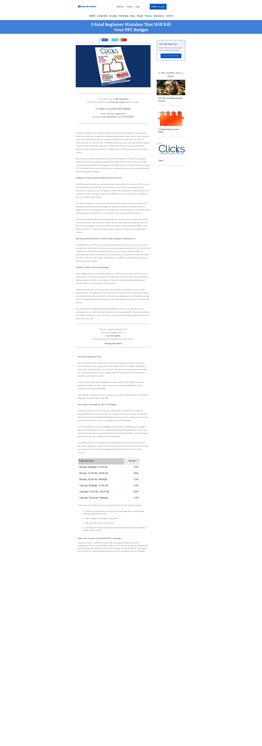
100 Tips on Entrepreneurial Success (169, 82)
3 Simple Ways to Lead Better (169, 112)
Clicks (159, 143)
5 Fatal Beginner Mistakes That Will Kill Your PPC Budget (131, 26)
